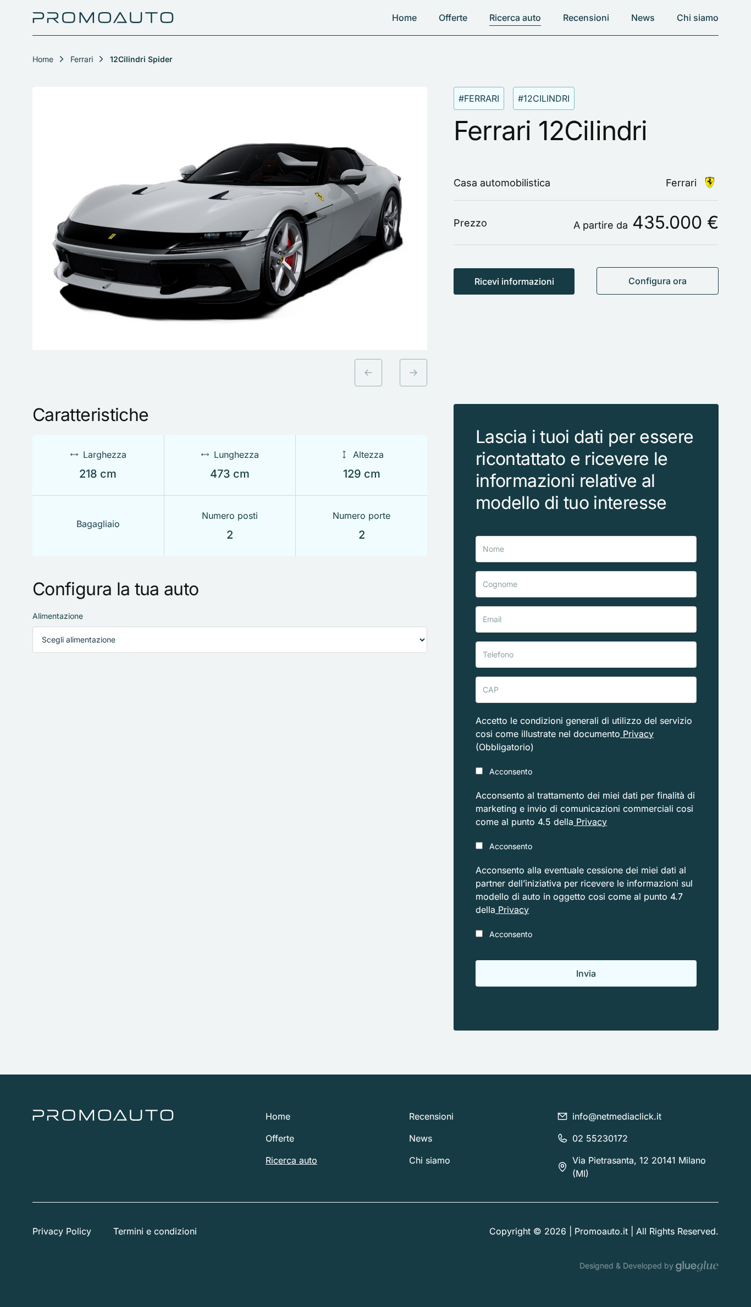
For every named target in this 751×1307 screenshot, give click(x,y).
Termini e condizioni (155, 1231)
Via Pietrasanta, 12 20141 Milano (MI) (639, 1167)
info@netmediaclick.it (616, 1116)
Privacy (637, 733)
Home (404, 17)
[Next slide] (413, 372)
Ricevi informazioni (514, 281)
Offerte (453, 17)
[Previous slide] (368, 372)
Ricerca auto (515, 17)
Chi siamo (698, 17)
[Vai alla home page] (103, 17)
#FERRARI (479, 98)
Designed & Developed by (627, 1265)
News (643, 17)
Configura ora (657, 280)
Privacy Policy (61, 1231)
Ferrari (81, 59)
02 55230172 (600, 1138)
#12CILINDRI (544, 98)
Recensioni (586, 17)
